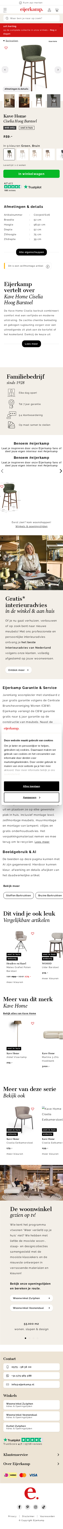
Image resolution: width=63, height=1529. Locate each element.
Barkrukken (12, 41)
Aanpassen (29, 797)
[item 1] (29, 1338)
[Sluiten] (60, 26)
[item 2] (33, 1338)
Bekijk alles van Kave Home (19, 1013)
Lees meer (31, 343)
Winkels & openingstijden (31, 526)
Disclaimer (28, 1516)
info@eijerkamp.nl (23, 1384)
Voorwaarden (47, 1516)
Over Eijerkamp (16, 1464)
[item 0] (25, 1338)
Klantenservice (15, 1455)
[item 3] (37, 1338)
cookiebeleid (12, 774)
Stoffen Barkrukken (18, 895)
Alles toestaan (31, 786)
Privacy (12, 1516)
